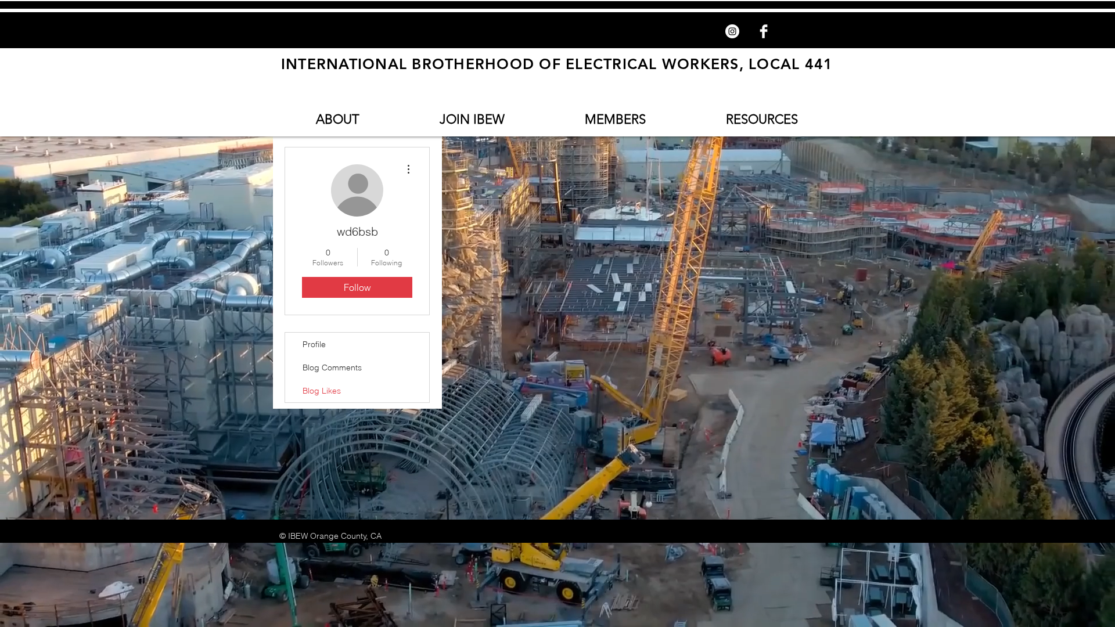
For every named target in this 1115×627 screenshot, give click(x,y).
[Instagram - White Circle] (732, 31)
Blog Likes (322, 390)
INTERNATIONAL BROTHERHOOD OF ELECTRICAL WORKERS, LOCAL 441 (557, 64)
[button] (338, 119)
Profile (314, 344)
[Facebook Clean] (764, 31)
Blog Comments (332, 367)
